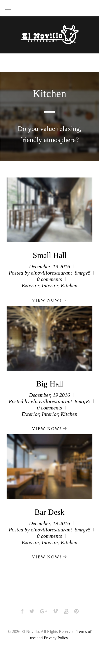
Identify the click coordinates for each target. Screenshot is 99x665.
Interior (50, 285)
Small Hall (50, 255)
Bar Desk (49, 512)
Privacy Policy (56, 638)
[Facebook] (22, 611)
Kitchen (69, 285)
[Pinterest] (76, 611)
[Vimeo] (55, 611)
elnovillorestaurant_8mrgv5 (61, 273)
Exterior (30, 285)
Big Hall (49, 383)
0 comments (49, 279)
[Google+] (43, 611)
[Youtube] (66, 611)
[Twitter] (31, 611)
